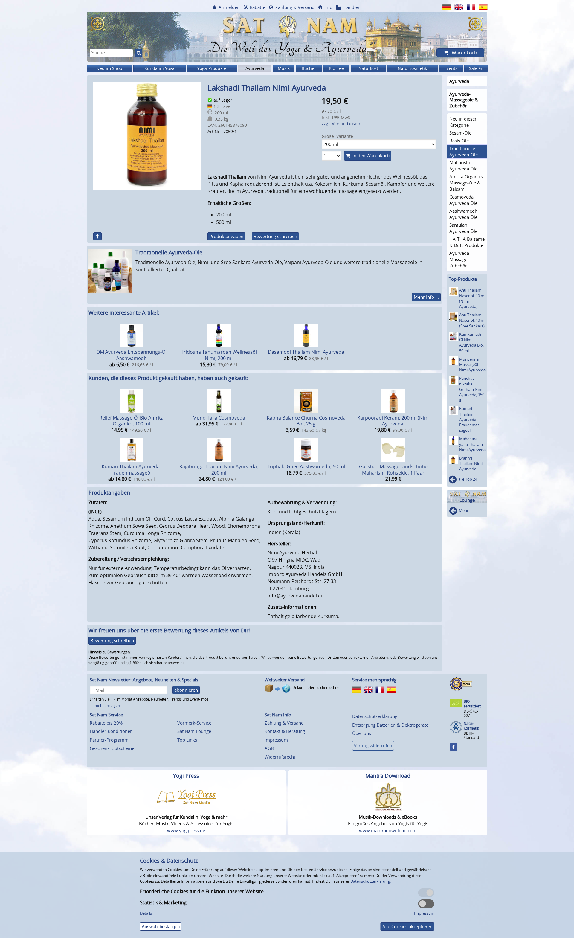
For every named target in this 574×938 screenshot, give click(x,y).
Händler (351, 7)
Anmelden (229, 7)
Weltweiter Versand (285, 680)
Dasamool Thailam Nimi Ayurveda (306, 352)
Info (328, 7)
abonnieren (186, 690)
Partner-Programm (109, 740)
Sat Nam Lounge (194, 731)
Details (146, 913)
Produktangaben (226, 236)
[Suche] (138, 53)
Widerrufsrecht (280, 757)
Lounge (467, 500)
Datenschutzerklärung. (370, 881)
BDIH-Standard (471, 735)
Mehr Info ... (426, 297)
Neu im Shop (109, 68)
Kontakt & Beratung (285, 731)
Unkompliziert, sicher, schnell (316, 687)
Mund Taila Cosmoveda (219, 417)
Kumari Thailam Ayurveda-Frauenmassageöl (131, 469)
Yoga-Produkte (211, 68)
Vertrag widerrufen (373, 745)
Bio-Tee (336, 68)
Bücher (309, 68)
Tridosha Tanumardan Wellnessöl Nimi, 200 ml (219, 355)
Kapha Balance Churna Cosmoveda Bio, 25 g (306, 420)
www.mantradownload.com (388, 830)
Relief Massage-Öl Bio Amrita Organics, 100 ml (131, 420)
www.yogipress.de (186, 830)
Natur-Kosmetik (471, 726)
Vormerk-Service (194, 723)
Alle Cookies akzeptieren (407, 926)
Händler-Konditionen (111, 731)
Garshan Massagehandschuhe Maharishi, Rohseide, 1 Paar (393, 469)
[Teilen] (97, 236)
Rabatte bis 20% (106, 723)
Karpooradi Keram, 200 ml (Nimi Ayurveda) (393, 420)
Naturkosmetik (412, 68)
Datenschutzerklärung (374, 716)
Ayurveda (254, 68)
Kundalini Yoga (159, 68)
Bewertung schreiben (275, 236)
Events (450, 68)
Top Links (187, 740)
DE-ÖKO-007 (471, 713)
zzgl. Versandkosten (341, 123)
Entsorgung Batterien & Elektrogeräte (390, 725)
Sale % (475, 68)
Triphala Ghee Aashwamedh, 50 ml (306, 466)
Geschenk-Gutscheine (112, 748)
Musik (284, 68)
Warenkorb (464, 52)
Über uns (361, 733)
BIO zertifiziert (472, 704)
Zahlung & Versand (295, 7)
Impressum (276, 740)
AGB (269, 748)
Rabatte (257, 7)
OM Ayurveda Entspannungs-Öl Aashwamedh (131, 355)
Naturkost (368, 68)
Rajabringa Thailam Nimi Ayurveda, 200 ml (218, 469)
